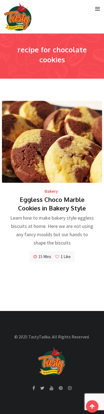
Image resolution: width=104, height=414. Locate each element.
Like (66, 256)
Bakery (51, 191)
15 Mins (45, 256)
